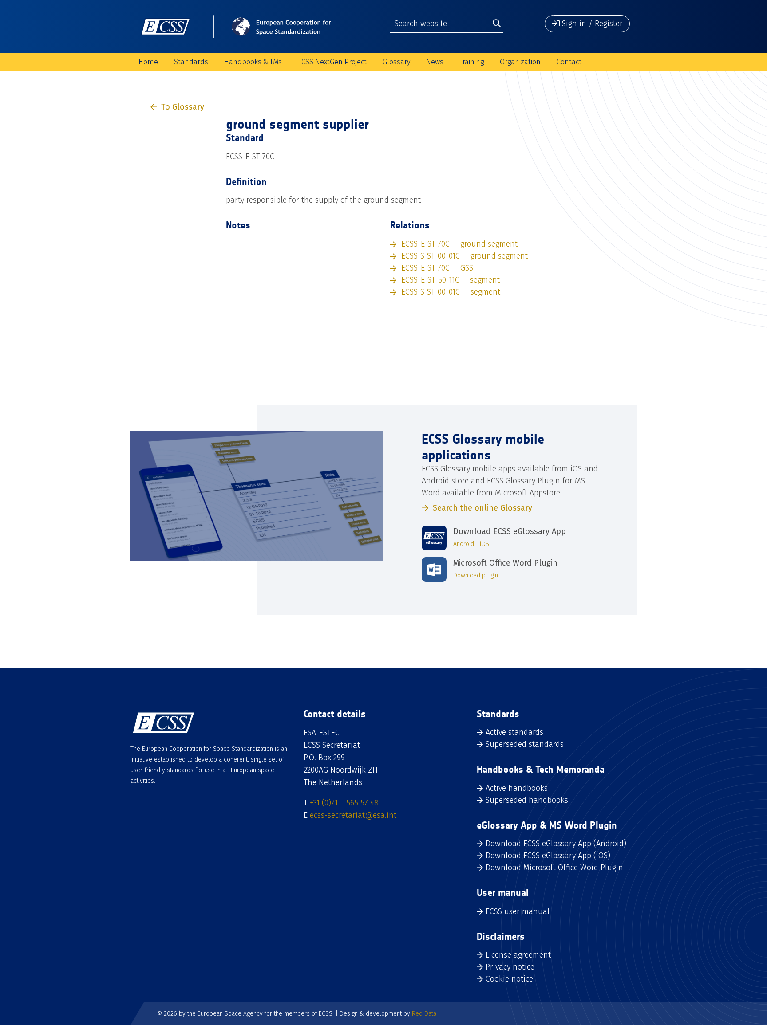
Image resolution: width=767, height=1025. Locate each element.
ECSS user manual (518, 911)
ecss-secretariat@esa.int (353, 815)
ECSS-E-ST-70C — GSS (437, 268)
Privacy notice (510, 967)
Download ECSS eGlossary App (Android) (556, 843)
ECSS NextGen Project (332, 62)
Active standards (514, 732)
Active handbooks (517, 788)
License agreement (518, 955)
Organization (520, 62)
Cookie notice (509, 979)
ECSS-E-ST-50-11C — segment (450, 280)
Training (471, 62)
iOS (484, 544)
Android (463, 544)
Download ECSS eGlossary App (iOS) (548, 855)
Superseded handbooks (527, 800)
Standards (191, 62)
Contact (569, 62)
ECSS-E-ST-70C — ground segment (459, 244)
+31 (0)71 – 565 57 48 (344, 803)
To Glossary (182, 107)
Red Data (424, 1013)
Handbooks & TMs (253, 62)
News (434, 62)
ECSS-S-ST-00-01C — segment (450, 292)
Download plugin (475, 575)
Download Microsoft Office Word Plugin (554, 867)
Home (148, 62)
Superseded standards (525, 744)
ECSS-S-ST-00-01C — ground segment (464, 256)
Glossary (396, 62)
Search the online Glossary (482, 508)
